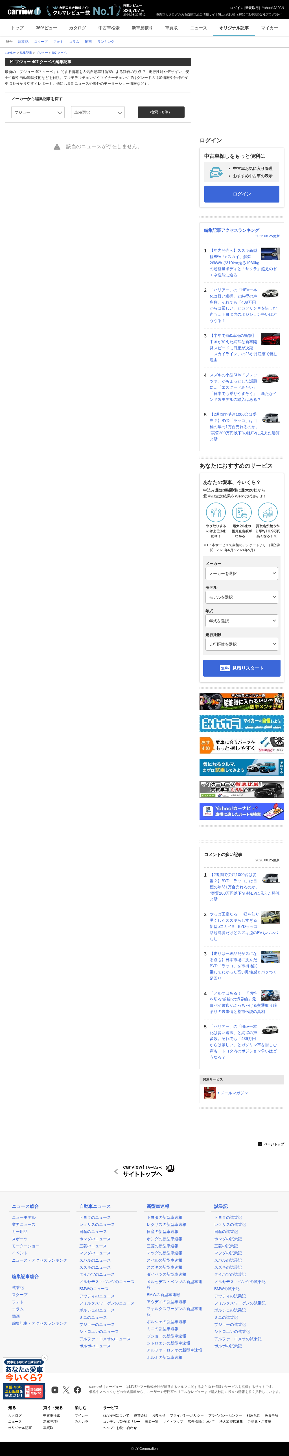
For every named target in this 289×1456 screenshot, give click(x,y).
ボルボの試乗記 (228, 1346)
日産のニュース (93, 1231)
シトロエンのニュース (99, 1331)
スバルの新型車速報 (164, 1260)
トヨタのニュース (95, 1217)
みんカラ (81, 1422)
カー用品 (20, 1231)
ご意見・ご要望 (259, 1422)
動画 (16, 1316)
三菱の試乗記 (226, 1246)
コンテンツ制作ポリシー (121, 1422)
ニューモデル (24, 1217)
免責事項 (271, 1415)
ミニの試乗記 (226, 1317)
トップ (17, 27)
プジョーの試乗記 (230, 1324)
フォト (18, 1302)
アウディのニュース (97, 1296)
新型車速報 (158, 1206)
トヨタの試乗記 (228, 1217)
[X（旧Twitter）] (66, 1390)
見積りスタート (248, 668)
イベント (20, 1253)
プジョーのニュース (97, 1324)
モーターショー (26, 1246)
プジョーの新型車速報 (166, 1336)
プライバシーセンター (225, 1415)
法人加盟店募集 (231, 1422)
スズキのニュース (95, 1267)
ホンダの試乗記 (228, 1239)
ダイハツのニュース (97, 1274)
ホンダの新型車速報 (164, 1239)
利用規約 (253, 1415)
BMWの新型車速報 (163, 1294)
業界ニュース (24, 1224)
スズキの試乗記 (228, 1267)
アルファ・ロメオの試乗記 (238, 1339)
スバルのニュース (95, 1260)
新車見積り (142, 27)
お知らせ (158, 1415)
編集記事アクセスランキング (231, 230)
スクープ (20, 1294)
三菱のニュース (93, 1246)
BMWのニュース (94, 1288)
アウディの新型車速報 (166, 1301)
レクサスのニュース (97, 1224)
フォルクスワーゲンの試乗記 (240, 1303)
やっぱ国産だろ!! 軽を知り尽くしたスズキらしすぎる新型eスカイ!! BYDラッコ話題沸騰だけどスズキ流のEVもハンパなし (244, 926)
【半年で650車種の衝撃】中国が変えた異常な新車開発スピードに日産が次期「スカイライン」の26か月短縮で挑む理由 (243, 347)
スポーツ (20, 1239)
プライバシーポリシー (187, 1415)
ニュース (198, 27)
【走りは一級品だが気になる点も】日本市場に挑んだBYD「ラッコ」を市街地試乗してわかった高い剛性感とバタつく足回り (243, 965)
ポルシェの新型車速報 (166, 1321)
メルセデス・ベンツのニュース (107, 1281)
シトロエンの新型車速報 (168, 1343)
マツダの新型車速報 (164, 1253)
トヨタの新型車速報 (164, 1217)
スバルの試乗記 (228, 1260)
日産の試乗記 (226, 1231)
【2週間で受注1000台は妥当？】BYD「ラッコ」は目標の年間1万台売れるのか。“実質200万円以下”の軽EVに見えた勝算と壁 (245, 426)
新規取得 (252, 8)
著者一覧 (151, 1422)
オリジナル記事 (234, 27)
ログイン (237, 8)
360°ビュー (46, 27)
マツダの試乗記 (228, 1253)
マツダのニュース (95, 1253)
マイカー (269, 27)
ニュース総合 (25, 1206)
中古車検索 (109, 27)
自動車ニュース (95, 1206)
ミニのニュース (93, 1317)
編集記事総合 (25, 1276)
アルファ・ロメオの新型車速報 (174, 1350)
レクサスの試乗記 (230, 1224)
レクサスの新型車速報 (166, 1224)
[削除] (44, 1358)
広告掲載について (201, 1422)
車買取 (171, 27)
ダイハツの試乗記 (230, 1274)
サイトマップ (173, 1422)
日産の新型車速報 (162, 1231)
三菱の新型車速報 (162, 1246)
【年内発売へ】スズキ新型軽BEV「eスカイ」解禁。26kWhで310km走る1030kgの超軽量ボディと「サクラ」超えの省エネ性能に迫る (243, 262)
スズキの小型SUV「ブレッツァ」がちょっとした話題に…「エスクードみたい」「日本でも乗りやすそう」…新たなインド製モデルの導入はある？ (243, 387)
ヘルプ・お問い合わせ (120, 1428)
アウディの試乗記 (230, 1296)
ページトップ (273, 1144)
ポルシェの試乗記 (230, 1310)
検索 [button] (161, 112)
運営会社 (140, 1415)
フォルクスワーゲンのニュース (107, 1303)
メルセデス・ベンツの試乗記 (240, 1281)
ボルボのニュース (95, 1346)
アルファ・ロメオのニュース (105, 1339)
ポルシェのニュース (97, 1310)
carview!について (116, 1415)
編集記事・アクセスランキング (39, 1323)
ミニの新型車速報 (162, 1328)
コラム (18, 1309)
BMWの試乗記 (227, 1288)
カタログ (77, 27)
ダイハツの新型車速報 (166, 1274)
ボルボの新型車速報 (164, 1357)
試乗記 (18, 1287)
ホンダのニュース (95, 1239)
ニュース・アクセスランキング (39, 1260)
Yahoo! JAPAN (273, 8)
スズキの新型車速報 (164, 1267)
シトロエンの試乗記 (232, 1331)
